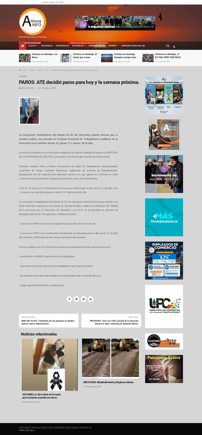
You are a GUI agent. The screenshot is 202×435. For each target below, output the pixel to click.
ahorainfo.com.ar (28, 88)
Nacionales (79, 44)
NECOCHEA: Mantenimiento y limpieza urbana (108, 382)
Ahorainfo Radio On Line (133, 46)
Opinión (112, 46)
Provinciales (62, 46)
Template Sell (27, 430)
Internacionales (97, 44)
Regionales (46, 46)
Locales (34, 44)
